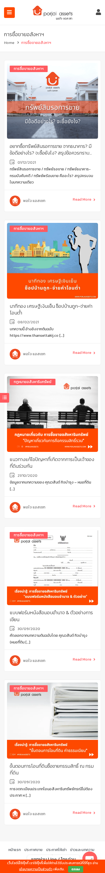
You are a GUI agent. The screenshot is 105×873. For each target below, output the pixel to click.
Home (9, 43)
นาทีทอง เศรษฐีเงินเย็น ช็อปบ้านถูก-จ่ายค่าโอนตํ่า (51, 309)
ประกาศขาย (33, 850)
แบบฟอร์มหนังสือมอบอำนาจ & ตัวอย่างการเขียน (51, 616)
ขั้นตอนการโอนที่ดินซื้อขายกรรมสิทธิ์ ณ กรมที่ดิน (52, 769)
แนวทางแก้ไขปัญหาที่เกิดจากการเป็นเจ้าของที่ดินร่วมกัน (52, 463)
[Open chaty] (89, 859)
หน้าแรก (14, 850)
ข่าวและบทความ (82, 850)
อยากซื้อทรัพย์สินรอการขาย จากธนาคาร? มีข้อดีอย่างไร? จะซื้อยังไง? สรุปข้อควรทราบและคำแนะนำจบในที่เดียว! (51, 153)
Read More (82, 199)
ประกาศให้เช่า (56, 850)
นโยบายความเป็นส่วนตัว (35, 869)
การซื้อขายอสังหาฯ (29, 69)
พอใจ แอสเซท (34, 201)
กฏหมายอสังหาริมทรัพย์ (32, 382)
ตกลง (75, 869)
